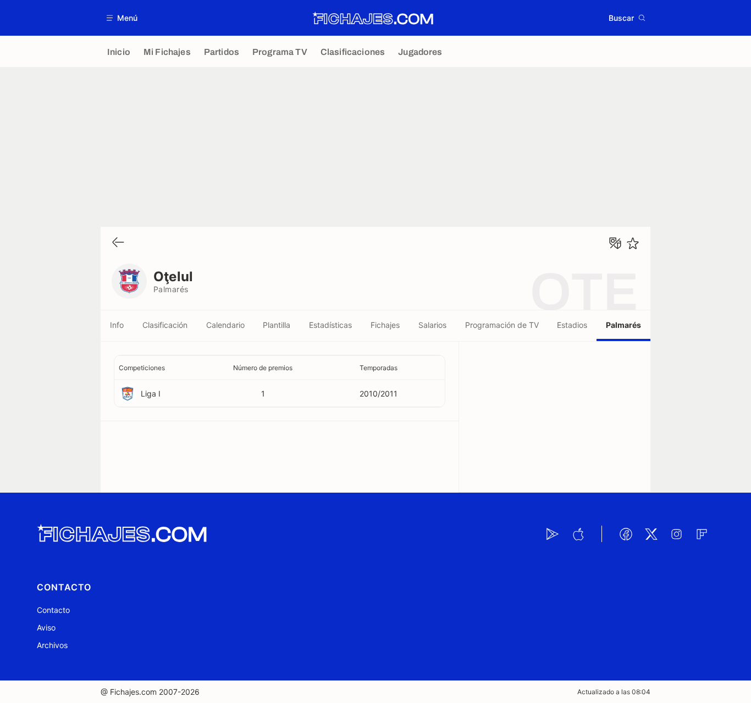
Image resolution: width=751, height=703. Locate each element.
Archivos (52, 645)
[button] (122, 18)
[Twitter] (651, 534)
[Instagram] (676, 534)
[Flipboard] (701, 534)
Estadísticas (330, 325)
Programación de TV (502, 325)
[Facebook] (625, 534)
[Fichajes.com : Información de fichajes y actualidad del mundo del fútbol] (373, 18)
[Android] (552, 534)
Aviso (46, 627)
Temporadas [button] (378, 368)
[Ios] (578, 534)
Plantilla (276, 325)
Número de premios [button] (262, 368)
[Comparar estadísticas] (615, 243)
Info (117, 325)
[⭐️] (632, 243)
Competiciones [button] (142, 368)
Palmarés (623, 325)
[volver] (118, 243)
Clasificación (164, 325)
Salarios (432, 325)
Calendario (225, 325)
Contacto (53, 610)
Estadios (572, 325)
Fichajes (385, 325)
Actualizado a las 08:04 (613, 692)
